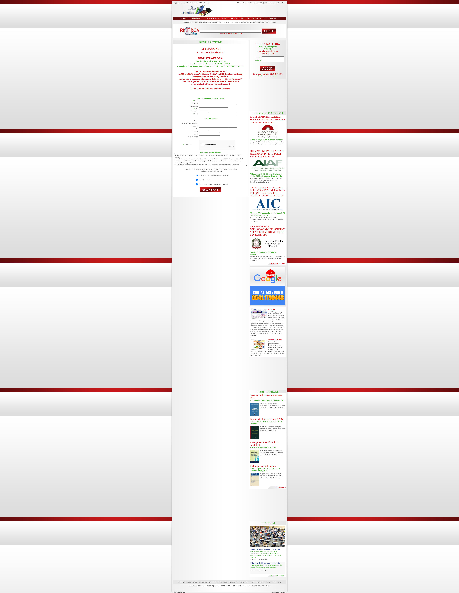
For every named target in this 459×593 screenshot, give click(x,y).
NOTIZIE (186, 22)
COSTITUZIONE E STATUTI (253, 582)
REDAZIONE (258, 3)
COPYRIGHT (268, 3)
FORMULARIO (271, 22)
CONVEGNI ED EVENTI (199, 22)
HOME (239, 3)
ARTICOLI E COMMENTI (207, 582)
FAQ (282, 3)
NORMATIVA (222, 582)
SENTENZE (193, 582)
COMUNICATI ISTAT (236, 582)
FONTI (277, 3)
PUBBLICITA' (247, 3)
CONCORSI (226, 22)
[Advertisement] (250, 10)
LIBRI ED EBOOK (214, 22)
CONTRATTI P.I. (270, 582)
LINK (279, 582)
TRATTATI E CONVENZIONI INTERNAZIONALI (248, 22)
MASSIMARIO (183, 582)
